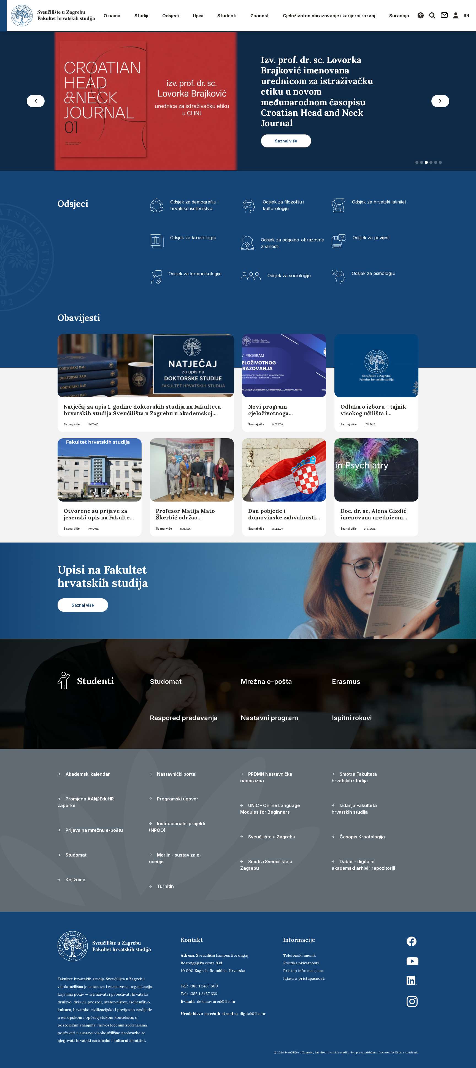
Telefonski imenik (299, 955)
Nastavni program (269, 718)
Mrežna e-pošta (266, 682)
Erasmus (346, 682)
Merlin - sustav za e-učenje (175, 858)
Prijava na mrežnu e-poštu (93, 830)
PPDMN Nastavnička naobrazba (266, 777)
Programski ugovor (177, 799)
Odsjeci (170, 15)
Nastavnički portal (176, 774)
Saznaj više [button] (286, 141)
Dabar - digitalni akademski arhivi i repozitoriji (363, 865)
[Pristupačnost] (420, 15)
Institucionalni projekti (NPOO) (177, 827)
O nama (112, 15)
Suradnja (399, 15)
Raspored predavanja (184, 718)
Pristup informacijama (303, 970)
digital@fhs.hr (253, 1013)
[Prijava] (456, 15)
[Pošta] (444, 15)
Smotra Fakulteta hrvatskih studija (354, 777)
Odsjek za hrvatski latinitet (379, 202)
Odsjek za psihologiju (373, 273)
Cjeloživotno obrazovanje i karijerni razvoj (329, 15)
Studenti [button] (226, 15)
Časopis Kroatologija (362, 836)
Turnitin (165, 886)
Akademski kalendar (87, 774)
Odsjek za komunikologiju (195, 273)
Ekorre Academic (406, 1052)
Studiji (141, 15)
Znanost (259, 15)
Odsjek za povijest (371, 237)
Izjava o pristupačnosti (304, 978)
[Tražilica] (432, 15)
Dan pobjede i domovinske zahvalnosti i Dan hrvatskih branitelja (283, 517)
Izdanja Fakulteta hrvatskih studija (354, 809)
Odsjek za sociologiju (289, 275)
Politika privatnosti (301, 962)
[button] (35, 101)
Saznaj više (72, 424)
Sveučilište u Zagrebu (271, 836)
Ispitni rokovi (352, 718)
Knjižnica (74, 879)
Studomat (166, 682)
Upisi (198, 15)
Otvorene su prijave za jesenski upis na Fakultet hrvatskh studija (98, 517)
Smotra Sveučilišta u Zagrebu (266, 865)
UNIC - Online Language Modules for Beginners (270, 809)
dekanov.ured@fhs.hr (216, 1001)
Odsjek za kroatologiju (193, 237)
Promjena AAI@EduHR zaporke (86, 802)
